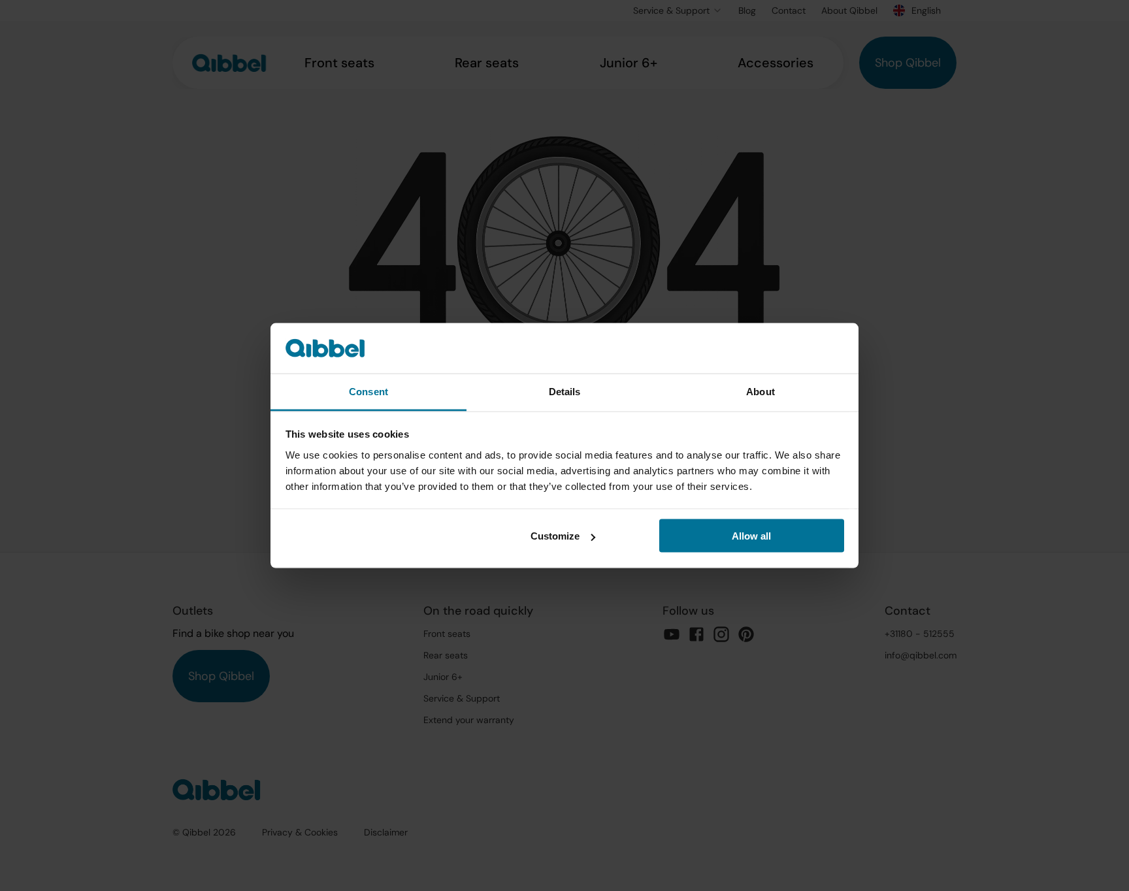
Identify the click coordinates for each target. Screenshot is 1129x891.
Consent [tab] (368, 391)
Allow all (751, 536)
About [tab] (760, 391)
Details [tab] (565, 391)
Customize (555, 536)
